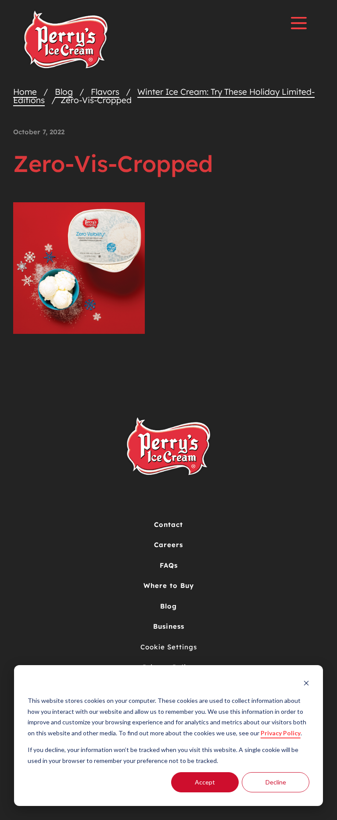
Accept (205, 782)
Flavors (105, 91)
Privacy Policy (281, 733)
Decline (275, 782)
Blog (64, 91)
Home (25, 91)
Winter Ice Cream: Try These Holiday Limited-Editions (164, 95)
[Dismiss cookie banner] (306, 684)
